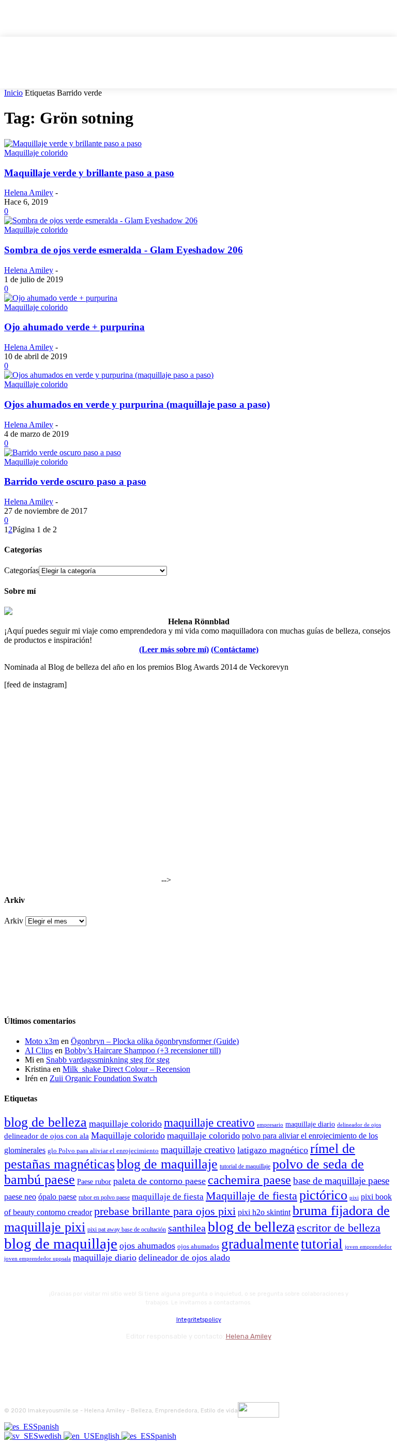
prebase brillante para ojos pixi (165, 1211)
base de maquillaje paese (341, 1180)
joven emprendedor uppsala (37, 1259)
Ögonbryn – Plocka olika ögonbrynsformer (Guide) (155, 1041)
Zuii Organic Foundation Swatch (103, 1078)
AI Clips (39, 1050)
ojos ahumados (147, 1245)
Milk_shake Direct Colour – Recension (126, 1069)
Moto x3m (42, 1041)
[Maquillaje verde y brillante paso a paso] (73, 143)
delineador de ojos (359, 1124)
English (108, 1436)
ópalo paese (57, 1196)
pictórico (323, 1195)
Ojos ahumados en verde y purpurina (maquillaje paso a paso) (137, 404)
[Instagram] (42, 1359)
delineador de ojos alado (184, 1257)
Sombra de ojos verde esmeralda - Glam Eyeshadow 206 (123, 249)
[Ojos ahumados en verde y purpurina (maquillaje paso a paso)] (108, 375)
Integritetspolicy (198, 1319)
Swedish (49, 1436)
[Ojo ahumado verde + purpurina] (60, 298)
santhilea (187, 1228)
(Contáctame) (234, 649)
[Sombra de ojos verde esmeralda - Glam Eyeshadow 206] (100, 220)
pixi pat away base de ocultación (126, 1229)
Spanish (46, 1426)
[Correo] (69, 1359)
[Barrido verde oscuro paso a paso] (62, 452)
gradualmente (260, 1244)
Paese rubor (94, 1181)
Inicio (13, 92)
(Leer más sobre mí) (174, 649)
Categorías (21, 570)
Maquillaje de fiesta (251, 1196)
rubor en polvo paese (104, 1197)
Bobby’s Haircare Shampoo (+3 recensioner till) (143, 1050)
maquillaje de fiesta (168, 1197)
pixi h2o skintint (264, 1212)
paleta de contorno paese (159, 1181)
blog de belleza (45, 1122)
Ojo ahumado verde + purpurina (74, 326)
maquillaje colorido (125, 1123)
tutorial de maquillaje (245, 1166)
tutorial (322, 1244)
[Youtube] (124, 1359)
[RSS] (97, 1359)
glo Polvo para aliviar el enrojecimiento (103, 1151)
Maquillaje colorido (36, 152)
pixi (354, 1197)
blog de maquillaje (167, 1164)
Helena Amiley (28, 192)
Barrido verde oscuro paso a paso (75, 481)
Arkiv (13, 920)
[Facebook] (14, 1359)
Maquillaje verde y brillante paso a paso (89, 172)
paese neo (20, 1196)
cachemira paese (249, 1180)
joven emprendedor (368, 1246)
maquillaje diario (310, 1124)
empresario (270, 1125)
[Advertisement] (81, 818)
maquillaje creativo (209, 1122)
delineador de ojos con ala (46, 1136)
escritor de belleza (338, 1227)
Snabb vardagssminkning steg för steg (108, 1059)
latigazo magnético (272, 1150)
